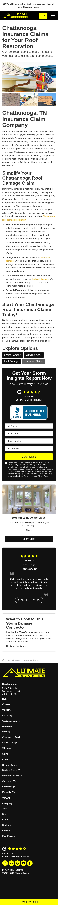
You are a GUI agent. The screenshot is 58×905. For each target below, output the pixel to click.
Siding (5, 754)
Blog (4, 814)
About (5, 808)
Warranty (6, 710)
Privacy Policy (43, 476)
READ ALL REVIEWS (29, 600)
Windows (6, 748)
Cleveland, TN (9, 781)
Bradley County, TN (11, 770)
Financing (7, 715)
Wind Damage (34, 355)
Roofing (6, 731)
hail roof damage (40, 279)
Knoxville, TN (8, 792)
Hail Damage (11, 361)
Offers (5, 819)
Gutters (6, 759)
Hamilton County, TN (12, 775)
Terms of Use (29, 476)
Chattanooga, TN (10, 786)
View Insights (29, 456)
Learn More (29, 539)
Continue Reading (15, 646)
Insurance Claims (33, 361)
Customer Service (11, 721)
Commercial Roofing (12, 737)
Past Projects (8, 836)
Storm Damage (12, 355)
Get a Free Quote (29, 902)
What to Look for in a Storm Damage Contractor (25, 623)
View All (6, 798)
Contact (6, 704)
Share (29, 530)
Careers (6, 830)
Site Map (19, 870)
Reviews (6, 825)
